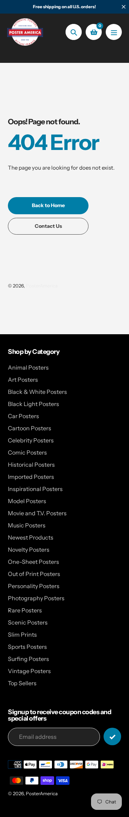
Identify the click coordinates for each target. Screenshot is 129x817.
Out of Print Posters (34, 573)
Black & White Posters (37, 391)
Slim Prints (22, 634)
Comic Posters (27, 452)
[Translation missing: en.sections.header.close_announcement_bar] (123, 6)
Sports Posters (27, 646)
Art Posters (23, 379)
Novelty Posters (28, 549)
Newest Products (30, 537)
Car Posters (23, 416)
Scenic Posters (28, 622)
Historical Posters (31, 464)
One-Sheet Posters (33, 561)
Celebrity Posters (31, 440)
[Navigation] (114, 32)
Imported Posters (31, 476)
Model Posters (27, 501)
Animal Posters (28, 367)
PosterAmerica (42, 286)
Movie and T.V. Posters (37, 513)
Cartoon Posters (29, 428)
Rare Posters (25, 610)
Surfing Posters (28, 658)
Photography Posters (36, 598)
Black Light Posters (33, 403)
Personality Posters (33, 586)
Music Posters (27, 525)
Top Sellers (22, 683)
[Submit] (112, 736)
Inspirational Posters (35, 488)
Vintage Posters (29, 671)
